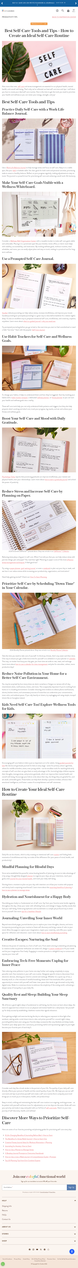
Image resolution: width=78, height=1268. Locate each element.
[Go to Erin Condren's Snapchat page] (48, 1249)
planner (30, 876)
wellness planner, (43, 397)
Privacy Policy (17, 1259)
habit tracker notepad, (20, 397)
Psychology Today (8, 476)
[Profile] (57, 10)
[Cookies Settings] (3, 1264)
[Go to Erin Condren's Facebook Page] (29, 1249)
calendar (72, 658)
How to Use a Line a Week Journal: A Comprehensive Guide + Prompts (30, 1157)
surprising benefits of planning (61, 887)
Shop (4, 1241)
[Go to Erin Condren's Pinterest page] (45, 1249)
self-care (21, 86)
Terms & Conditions (44, 1192)
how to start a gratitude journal (56, 479)
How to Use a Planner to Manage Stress (19, 1149)
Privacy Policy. (52, 1192)
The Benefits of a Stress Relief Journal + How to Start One (26, 1139)
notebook (46, 568)
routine (56, 854)
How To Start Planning (38, 577)
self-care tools (51, 1108)
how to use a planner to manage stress (16, 890)
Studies (4, 313)
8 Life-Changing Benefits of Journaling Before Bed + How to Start (29, 1135)
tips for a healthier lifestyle (31, 911)
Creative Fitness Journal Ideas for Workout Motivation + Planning (28, 1142)
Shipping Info (7, 1206)
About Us (6, 1227)
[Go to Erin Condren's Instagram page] (33, 1249)
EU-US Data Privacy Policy (38, 1259)
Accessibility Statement (40, 1261)
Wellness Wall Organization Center (23, 241)
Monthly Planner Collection (59, 650)
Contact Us (6, 1219)
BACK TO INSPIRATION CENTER (64, 17)
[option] (39, 3)
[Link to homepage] (8, 10)
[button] (2, 3)
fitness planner (57, 397)
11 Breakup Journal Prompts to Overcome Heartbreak (24, 1153)
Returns (5, 1210)
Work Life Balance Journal (16, 167)
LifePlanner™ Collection (61, 551)
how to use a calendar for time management (32, 664)
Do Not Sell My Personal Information (66, 1259)
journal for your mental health (21, 878)
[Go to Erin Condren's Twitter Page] (41, 1249)
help (4, 1201)
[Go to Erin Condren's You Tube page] (37, 1249)
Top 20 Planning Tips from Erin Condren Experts (22, 1160)
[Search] (63, 10)
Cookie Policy (26, 1259)
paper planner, (15, 568)
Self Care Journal (38, 330)
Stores (5, 1234)
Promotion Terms (51, 1259)
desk (14, 170)
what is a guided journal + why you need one (39, 321)
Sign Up (71, 1187)
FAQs (4, 1215)
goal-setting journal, (28, 568)
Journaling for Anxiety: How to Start (18, 1146)
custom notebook (55, 948)
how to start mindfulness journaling (54, 932)
